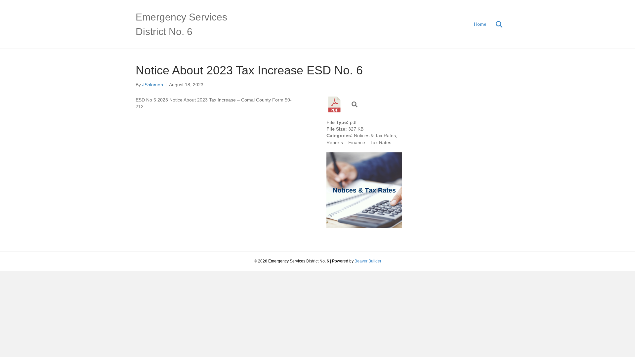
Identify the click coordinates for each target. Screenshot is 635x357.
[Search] (495, 24)
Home (480, 24)
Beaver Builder (368, 261)
